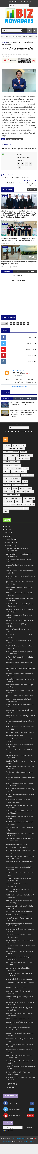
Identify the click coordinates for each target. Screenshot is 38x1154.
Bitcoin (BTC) (18, 370)
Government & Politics (12, 481)
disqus (19, 271)
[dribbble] (19, 2)
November (10, 542)
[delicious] (30, 2)
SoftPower (28, 501)
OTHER (18, 491)
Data (18, 458)
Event (26, 468)
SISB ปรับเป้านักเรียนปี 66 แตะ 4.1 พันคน (19, 979)
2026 (7, 526)
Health (25, 481)
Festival (15, 472)
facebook (30, 271)
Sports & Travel (17, 505)
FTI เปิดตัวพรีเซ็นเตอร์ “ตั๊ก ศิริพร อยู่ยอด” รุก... (20, 620)
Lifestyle (7, 488)
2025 (7, 529)
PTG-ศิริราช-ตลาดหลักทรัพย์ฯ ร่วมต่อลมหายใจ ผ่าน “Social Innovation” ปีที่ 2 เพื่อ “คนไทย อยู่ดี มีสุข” (18, 239)
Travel (6, 511)
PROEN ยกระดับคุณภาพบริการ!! (16, 988)
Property (15, 495)
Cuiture (11, 458)
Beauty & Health (9, 448)
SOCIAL (31, 498)
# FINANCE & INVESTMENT (14, 139)
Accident (7, 445)
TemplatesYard (7, 1141)
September (10, 1084)
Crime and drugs (26, 455)
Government (15, 478)
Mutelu (6, 491)
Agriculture (17, 445)
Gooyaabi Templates (29, 1141)
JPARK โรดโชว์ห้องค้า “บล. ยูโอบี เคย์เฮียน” (19, 696)
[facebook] (7, 2)
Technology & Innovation (13, 508)
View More (33, 190)
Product (7, 495)
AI (24, 445)
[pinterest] (13, 2)
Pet (23, 491)
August (9, 1087)
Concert (7, 455)
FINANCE (4, 196)
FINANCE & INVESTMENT (14, 42)
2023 (7, 536)
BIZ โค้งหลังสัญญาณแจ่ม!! (14, 736)
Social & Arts (8, 501)
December (10, 539)
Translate (10, 1130)
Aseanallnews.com (18, 1138)
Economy (25, 458)
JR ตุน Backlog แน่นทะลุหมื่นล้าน (16, 844)
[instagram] (28, 2)
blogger (7, 271)
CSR (5, 458)
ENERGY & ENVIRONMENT (12, 465)
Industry (7, 485)
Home (3, 42)
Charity (23, 452)
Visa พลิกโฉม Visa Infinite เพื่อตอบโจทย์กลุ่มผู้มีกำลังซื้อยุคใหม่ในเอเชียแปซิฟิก (18, 263)
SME (25, 498)
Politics (30, 491)
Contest (15, 455)
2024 (7, 533)
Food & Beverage (28, 475)
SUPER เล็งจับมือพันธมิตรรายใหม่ (16, 915)
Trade (26, 508)
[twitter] (10, 2)
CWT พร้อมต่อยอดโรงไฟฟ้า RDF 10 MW (19, 911)
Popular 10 (7, 398)
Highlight (19, 398)
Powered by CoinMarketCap (19, 386)
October (9, 546)
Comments (31, 398)
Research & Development (12, 498)
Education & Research (11, 462)
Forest (6, 478)
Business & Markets (11, 452)
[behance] (25, 2)
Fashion (7, 472)
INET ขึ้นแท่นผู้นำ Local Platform (17, 847)
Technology (29, 505)
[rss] (22, 2)
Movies (22, 488)
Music (29, 488)
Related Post (7, 190)
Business (20, 448)
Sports (6, 505)
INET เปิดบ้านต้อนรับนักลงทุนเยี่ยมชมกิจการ (20, 732)
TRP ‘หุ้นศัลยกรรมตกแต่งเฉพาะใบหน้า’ (18, 1019)
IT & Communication (20, 485)
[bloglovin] (16, 2)
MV (12, 491)
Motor (15, 488)
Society (18, 501)
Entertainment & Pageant (13, 468)
